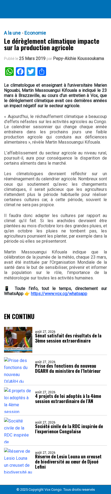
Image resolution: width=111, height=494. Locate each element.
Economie (35, 33)
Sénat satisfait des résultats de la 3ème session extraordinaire (68, 338)
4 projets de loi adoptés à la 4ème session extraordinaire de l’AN (68, 398)
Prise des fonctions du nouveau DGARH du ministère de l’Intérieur (68, 368)
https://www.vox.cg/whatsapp (59, 293)
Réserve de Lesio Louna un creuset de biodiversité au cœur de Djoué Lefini (68, 461)
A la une (12, 33)
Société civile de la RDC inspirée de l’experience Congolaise (69, 429)
